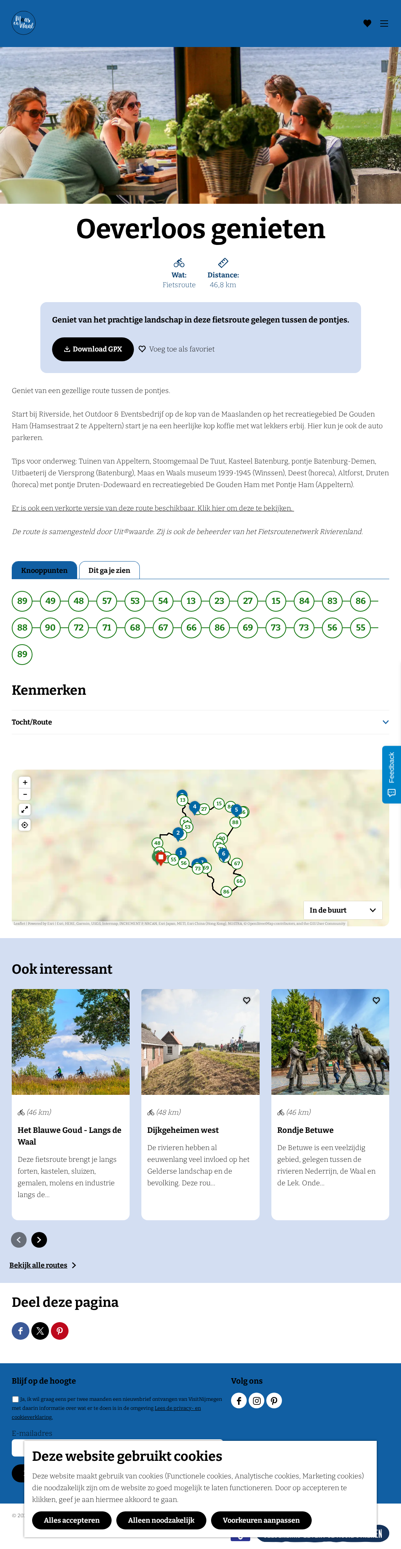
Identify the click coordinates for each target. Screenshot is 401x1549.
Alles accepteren (72, 1520)
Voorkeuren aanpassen (261, 1520)
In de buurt (328, 910)
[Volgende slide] (39, 1240)
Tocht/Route (32, 722)
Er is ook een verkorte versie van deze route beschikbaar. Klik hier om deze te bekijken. (153, 508)
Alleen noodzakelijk (161, 1520)
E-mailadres (32, 1433)
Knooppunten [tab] (44, 570)
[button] (181, 857)
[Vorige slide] (19, 1240)
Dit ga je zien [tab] (109, 570)
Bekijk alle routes (38, 1265)
